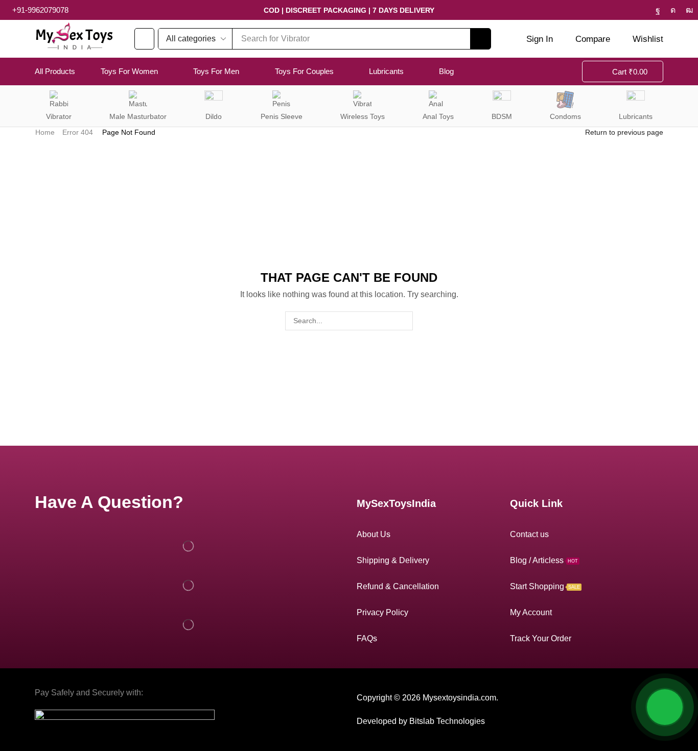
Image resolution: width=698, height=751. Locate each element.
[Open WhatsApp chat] (665, 707)
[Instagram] (673, 10)
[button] (144, 39)
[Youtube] (689, 10)
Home (45, 132)
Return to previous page (624, 132)
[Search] (480, 39)
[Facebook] (658, 10)
